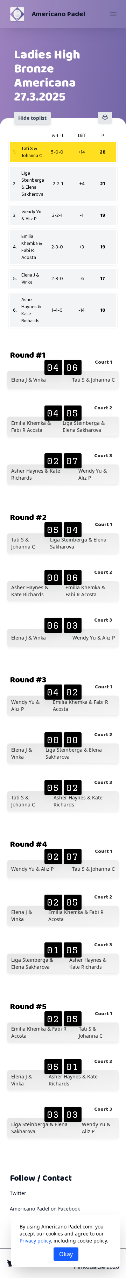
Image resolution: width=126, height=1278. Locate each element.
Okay (66, 1254)
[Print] (105, 117)
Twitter (18, 1193)
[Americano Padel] (17, 14)
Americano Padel (58, 14)
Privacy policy (35, 1240)
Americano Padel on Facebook (45, 1208)
